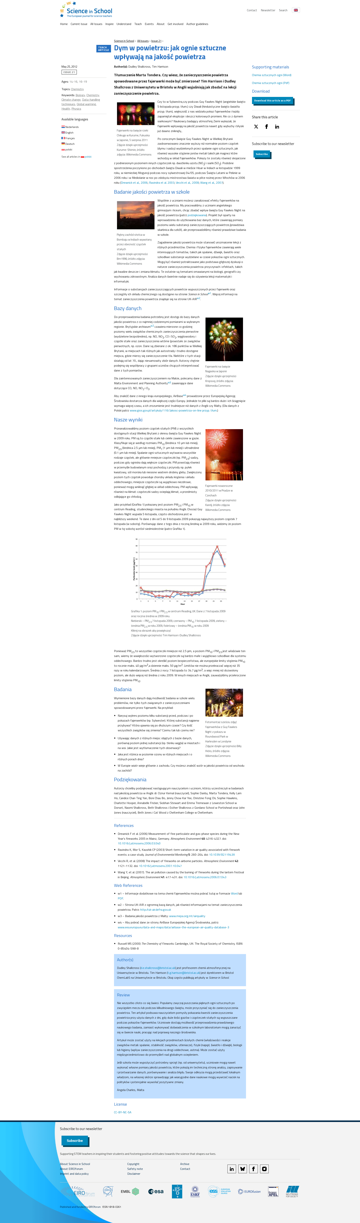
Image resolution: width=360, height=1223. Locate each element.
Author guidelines (197, 24)
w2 (198, 298)
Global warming (86, 104)
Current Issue (79, 24)
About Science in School (75, 1164)
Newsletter (268, 10)
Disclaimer (133, 1173)
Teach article (103, 48)
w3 (169, 382)
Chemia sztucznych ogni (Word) (271, 75)
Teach (138, 24)
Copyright (133, 1164)
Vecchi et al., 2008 (187, 182)
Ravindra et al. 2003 (161, 182)
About (161, 24)
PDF (120, 898)
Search (283, 10)
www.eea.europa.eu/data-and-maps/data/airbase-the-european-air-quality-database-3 (173, 927)
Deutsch (70, 144)
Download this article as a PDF (272, 100)
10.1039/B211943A (222, 854)
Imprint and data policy (74, 1173)
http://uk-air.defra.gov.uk (155, 909)
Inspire (109, 24)
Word (234, 893)
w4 (184, 395)
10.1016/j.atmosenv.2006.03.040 (139, 843)
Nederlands (72, 127)
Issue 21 (156, 41)
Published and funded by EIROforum (80, 1207)
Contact (252, 10)
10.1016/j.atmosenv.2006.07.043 (205, 877)
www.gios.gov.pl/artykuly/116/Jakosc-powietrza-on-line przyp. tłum (173, 410)
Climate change (71, 99)
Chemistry (77, 89)
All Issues (96, 24)
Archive (184, 1164)
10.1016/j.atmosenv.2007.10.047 (160, 866)
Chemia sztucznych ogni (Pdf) (270, 83)
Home (64, 24)
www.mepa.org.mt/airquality (187, 916)
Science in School (124, 41)
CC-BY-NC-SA (122, 1112)
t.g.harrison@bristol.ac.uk (184, 972)
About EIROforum (71, 1168)
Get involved (175, 24)
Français (70, 138)
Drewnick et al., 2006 (134, 182)
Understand (124, 24)
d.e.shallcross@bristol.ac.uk (158, 968)
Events (149, 24)
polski (68, 149)
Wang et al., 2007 (211, 182)
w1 (209, 293)
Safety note (135, 1168)
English (69, 132)
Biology (80, 95)
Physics (76, 108)
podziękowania (197, 215)
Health (66, 108)
